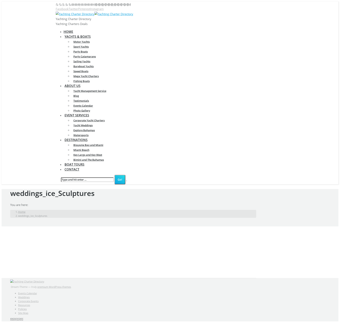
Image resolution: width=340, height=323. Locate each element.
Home (21, 212)
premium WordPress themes (54, 287)
